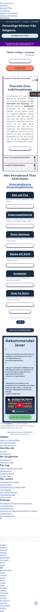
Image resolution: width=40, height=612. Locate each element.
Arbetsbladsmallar (7, 495)
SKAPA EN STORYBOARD (20, 417)
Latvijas (3, 608)
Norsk (2, 580)
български (4, 601)
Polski (2, 585)
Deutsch (3, 553)
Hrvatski (3, 598)
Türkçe (3, 583)
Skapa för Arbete (7, 474)
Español (3, 548)
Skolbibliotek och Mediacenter (12, 487)
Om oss (3, 451)
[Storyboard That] (6, 3)
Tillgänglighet (6, 514)
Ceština (3, 590)
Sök (19, 322)
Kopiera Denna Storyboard (20, 68)
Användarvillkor (6, 506)
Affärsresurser (6, 471)
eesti (2, 611)
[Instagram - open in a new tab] (1, 528)
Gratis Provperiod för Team (11, 469)
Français (3, 550)
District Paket (5, 485)
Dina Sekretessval (7, 516)
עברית (2, 563)
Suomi (2, 578)
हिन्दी (1, 568)
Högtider (25, 21)
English (3, 545)
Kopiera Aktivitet (20, 36)
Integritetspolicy (7, 509)
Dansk (2, 573)
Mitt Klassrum (6, 460)
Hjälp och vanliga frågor (10, 440)
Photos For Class (7, 463)
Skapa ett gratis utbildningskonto (19, 44)
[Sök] (10, 8)
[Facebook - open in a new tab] (1, 525)
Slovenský (4, 593)
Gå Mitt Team (5, 476)
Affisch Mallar (5, 497)
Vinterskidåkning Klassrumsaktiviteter (20, 185)
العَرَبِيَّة (2, 565)
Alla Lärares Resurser (13, 21)
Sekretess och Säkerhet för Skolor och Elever (18, 511)
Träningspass (5, 490)
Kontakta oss (5, 454)
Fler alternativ (29, 55)
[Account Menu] (4, 18)
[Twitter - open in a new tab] (1, 532)
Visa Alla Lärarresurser (20, 330)
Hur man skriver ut (8, 445)
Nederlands (5, 558)
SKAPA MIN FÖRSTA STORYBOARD (20, 432)
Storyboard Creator (8, 443)
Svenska (3, 575)
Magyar (3, 596)
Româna (3, 588)
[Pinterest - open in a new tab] (1, 535)
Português (4, 560)
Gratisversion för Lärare (9, 482)
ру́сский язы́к (6, 570)
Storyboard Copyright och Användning (16, 503)
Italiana (3, 555)
